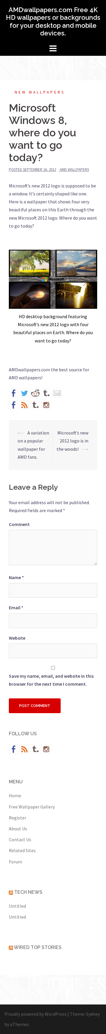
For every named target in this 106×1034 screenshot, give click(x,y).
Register (17, 818)
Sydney (93, 1014)
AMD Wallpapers (74, 169)
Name (16, 577)
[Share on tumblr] (46, 393)
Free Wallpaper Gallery (32, 807)
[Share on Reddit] (35, 393)
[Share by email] (57, 393)
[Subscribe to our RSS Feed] (24, 405)
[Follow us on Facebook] (13, 405)
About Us (18, 829)
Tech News (28, 892)
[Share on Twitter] (24, 393)
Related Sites (22, 850)
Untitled (17, 906)
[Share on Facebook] (13, 393)
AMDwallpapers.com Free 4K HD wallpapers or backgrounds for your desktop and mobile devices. (53, 21)
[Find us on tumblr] (35, 405)
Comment (19, 524)
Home (15, 795)
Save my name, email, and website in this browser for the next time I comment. (51, 680)
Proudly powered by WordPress (35, 1014)
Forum (15, 862)
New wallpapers (40, 92)
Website (17, 638)
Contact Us (20, 839)
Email (16, 607)
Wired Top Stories (38, 947)
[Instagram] (46, 405)
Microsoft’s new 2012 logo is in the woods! (72, 441)
